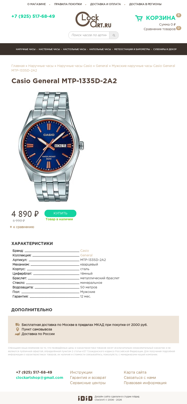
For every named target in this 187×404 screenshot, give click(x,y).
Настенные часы (49, 49)
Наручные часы (25, 49)
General (102, 66)
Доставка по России (38, 334)
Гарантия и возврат (88, 378)
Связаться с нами (140, 378)
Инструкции (81, 372)
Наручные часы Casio (74, 66)
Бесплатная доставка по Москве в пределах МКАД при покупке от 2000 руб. (84, 325)
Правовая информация (145, 383)
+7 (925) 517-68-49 (33, 17)
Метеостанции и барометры (132, 49)
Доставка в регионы (145, 4)
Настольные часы (74, 49)
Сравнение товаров (160, 29)
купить (60, 213)
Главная (18, 66)
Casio (84, 251)
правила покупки (68, 4)
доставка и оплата (105, 4)
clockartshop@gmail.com (39, 378)
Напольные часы (100, 49)
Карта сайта (135, 372)
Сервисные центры (88, 383)
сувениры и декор (165, 49)
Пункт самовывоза (37, 329)
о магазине (36, 4)
